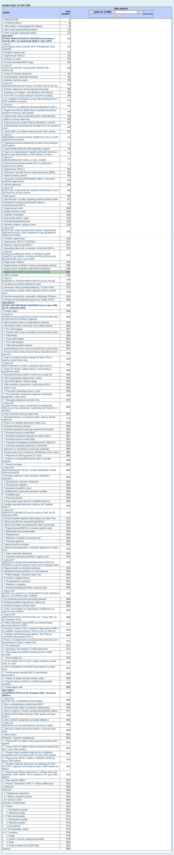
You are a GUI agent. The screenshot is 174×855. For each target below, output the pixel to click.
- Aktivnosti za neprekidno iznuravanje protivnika (26, 449)
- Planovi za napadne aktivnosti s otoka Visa (24, 423)
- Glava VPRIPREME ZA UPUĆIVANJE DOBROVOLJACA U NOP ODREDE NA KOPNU (30, 137)
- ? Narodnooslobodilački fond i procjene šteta (25, 588)
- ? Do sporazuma (11, 645)
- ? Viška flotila (10, 335)
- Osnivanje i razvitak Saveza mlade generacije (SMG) (29, 172)
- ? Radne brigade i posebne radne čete (22, 574)
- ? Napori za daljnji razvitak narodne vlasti (23, 678)
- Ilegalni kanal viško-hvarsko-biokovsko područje (26, 272)
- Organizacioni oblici (13, 208)
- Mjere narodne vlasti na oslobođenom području (26, 322)
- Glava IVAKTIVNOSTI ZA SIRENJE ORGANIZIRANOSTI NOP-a (30, 105)
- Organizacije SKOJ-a (13, 56)
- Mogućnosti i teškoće (13, 262)
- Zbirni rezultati (10, 275)
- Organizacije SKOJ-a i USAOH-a (19, 242)
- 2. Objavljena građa (14, 813)
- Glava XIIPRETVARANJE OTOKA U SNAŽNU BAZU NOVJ (27, 364)
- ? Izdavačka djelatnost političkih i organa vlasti (26, 557)
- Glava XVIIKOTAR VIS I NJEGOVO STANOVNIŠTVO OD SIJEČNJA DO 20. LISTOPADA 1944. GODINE (31, 593)
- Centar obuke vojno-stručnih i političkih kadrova (26, 501)
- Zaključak (8, 787)
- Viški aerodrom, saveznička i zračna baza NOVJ (26, 384)
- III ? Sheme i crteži (12, 800)
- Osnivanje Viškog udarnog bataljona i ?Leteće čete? (28, 287)
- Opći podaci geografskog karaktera (20, 29)
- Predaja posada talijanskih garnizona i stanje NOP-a (29, 300)
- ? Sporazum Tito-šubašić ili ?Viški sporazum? (25, 649)
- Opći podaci (9, 196)
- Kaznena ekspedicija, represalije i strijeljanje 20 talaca (30, 296)
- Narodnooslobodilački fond (16, 221)
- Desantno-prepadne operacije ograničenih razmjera (28, 429)
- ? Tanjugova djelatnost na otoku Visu (21, 400)
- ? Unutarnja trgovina (13, 541)
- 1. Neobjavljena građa (15, 809)
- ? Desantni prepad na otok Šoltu (19, 439)
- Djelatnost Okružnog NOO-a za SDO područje (25, 571)
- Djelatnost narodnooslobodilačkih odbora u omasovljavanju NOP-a (24, 203)
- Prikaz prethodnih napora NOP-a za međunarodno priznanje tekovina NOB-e (27, 624)
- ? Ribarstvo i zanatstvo (14, 584)
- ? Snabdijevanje (11, 495)
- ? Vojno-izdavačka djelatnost (17, 553)
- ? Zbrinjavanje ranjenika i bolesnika (20, 481)
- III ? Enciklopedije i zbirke (16, 829)
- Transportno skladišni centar (17, 488)
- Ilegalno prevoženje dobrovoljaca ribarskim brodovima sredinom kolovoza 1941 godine (29, 111)
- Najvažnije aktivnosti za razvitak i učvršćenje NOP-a (28, 248)
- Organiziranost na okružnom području (21, 568)
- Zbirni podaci (10, 734)
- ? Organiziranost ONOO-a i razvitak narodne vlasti (27, 528)
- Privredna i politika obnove (16, 578)
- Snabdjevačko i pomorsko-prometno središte (25, 491)
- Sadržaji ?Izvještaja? (13, 215)
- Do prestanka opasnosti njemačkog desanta (24, 599)
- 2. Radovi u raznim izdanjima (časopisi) (23, 839)
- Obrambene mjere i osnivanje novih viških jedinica (28, 326)
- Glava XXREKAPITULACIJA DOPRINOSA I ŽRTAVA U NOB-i (28, 724)
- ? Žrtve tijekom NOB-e (14, 780)
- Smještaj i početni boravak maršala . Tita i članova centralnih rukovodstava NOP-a (27, 635)
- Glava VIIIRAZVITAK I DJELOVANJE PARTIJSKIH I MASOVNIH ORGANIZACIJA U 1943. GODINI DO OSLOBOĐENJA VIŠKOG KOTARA (29, 231)
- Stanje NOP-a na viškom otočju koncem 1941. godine (29, 131)
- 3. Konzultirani (11, 826)
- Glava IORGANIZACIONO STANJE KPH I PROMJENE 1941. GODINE (29, 46)
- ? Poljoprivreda (11, 535)
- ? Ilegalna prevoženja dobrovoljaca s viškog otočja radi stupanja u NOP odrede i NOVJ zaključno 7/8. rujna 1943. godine (30, 774)
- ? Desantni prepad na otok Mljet (19, 433)
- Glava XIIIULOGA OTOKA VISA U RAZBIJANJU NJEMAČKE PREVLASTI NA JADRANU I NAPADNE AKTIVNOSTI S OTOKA (30, 407)
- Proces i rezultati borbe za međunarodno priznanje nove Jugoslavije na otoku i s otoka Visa (30, 641)
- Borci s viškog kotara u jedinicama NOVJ (23, 704)
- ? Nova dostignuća (12, 658)
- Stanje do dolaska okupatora (17, 73)
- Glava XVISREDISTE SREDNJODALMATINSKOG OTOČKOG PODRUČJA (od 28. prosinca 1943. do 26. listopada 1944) (31, 562)
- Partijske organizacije (14, 52)
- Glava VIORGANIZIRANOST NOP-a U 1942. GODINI (24, 159)
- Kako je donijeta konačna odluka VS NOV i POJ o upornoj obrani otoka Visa (27, 358)
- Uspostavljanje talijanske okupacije (20, 77)
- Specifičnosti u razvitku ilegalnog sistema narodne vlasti (30, 199)
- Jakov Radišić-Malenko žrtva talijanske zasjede (26, 149)
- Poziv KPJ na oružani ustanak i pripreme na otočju (28, 96)
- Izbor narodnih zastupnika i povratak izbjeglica (26, 720)
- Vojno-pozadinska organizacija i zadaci (22, 378)
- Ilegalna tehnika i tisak (14, 211)
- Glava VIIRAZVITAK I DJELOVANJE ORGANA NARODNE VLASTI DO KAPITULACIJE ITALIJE (31, 190)
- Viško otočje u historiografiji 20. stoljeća (22, 26)
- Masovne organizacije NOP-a (17, 245)
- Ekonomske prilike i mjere (16, 218)
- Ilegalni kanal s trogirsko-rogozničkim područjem (27, 269)
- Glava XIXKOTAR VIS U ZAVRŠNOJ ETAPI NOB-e (23, 700)
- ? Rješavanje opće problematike (19, 531)
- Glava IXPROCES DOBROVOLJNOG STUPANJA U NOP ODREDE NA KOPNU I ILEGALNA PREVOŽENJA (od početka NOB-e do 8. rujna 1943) (29, 255)
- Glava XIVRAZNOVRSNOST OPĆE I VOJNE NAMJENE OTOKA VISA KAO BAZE (29, 470)
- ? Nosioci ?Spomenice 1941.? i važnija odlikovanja (28, 783)
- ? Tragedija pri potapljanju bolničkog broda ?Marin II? (29, 442)
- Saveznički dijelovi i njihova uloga (20, 381)
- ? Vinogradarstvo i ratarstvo (16, 581)
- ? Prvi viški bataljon (13, 329)
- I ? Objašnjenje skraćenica (16, 793)
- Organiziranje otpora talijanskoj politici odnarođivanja (29, 116)
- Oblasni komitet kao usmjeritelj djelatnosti (23, 521)
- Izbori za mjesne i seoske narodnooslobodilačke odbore (30, 711)
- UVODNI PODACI (12, 23)
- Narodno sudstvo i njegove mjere (19, 224)
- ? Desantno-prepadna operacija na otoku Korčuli (27, 436)
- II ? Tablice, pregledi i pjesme (17, 796)
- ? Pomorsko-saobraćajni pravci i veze (21, 391)
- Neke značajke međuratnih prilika (19, 33)
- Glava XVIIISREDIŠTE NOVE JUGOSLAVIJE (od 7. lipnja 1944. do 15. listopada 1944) (30, 617)
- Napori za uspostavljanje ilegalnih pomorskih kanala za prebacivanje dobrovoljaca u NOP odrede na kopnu (30, 153)
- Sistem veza (9, 388)
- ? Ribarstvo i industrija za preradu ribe (22, 538)
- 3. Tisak (8, 842)
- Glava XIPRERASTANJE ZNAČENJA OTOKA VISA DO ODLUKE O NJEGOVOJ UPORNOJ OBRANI (30, 316)
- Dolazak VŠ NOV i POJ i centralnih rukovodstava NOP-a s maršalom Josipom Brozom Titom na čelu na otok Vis (31, 629)
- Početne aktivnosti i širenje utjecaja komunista (26, 89)
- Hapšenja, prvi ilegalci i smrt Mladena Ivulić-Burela (28, 92)
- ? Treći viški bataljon (13, 342)
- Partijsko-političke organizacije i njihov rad (24, 602)
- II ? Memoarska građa (14, 816)
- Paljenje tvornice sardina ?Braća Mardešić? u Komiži (29, 122)
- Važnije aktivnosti (12, 184)
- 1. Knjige (9, 836)
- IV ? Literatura (10, 832)
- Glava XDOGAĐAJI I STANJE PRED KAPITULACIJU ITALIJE (29, 279)
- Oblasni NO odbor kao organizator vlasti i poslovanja (29, 525)
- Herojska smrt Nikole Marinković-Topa (22, 284)
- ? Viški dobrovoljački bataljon (17, 345)
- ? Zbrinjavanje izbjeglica (15, 485)
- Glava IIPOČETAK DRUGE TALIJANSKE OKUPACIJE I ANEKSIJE (26, 68)
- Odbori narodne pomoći (15, 175)
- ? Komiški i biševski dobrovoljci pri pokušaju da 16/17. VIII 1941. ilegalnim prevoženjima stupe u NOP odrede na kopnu (30, 766)
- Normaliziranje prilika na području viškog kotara (26, 707)
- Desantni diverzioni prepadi (17, 426)
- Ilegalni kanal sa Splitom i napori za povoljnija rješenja (30, 265)
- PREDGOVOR (10, 20)
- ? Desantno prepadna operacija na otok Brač (25, 446)
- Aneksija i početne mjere (15, 80)
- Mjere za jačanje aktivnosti (16, 119)
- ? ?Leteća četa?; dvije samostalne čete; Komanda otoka (30, 332)
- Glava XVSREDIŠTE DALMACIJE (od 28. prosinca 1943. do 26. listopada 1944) (29, 512)
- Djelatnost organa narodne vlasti (19, 605)
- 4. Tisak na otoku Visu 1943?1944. (21, 845)
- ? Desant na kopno (12, 464)
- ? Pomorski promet (12, 498)
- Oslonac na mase (12, 59)
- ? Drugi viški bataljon (13, 339)
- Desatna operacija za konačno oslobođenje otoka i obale (31, 452)
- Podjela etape (10, 311)
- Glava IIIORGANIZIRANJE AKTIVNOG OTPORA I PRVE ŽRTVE (30, 84)
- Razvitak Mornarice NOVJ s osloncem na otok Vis (27, 375)
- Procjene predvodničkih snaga (18, 62)
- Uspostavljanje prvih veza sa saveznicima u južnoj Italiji (30, 348)
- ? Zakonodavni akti (12, 687)
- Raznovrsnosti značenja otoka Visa (20, 414)
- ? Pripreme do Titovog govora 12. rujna (22, 455)
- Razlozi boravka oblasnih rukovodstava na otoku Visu (29, 518)
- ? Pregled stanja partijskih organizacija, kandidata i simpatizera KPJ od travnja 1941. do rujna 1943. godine (29, 753)
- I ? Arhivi (7, 806)
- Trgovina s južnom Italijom (16, 544)
